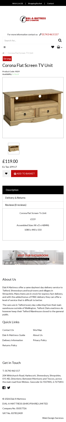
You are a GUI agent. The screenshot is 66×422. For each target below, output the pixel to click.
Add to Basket (25, 173)
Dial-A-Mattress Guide (13, 335)
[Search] (60, 40)
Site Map (37, 330)
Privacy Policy (40, 340)
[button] (60, 47)
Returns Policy (9, 345)
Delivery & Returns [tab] (15, 197)
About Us (38, 335)
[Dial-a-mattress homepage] (33, 19)
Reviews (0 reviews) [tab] (15, 204)
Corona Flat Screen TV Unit (20, 53)
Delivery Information (12, 340)
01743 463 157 (50, 34)
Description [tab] (12, 189)
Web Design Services (53, 418)
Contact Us (8, 330)
